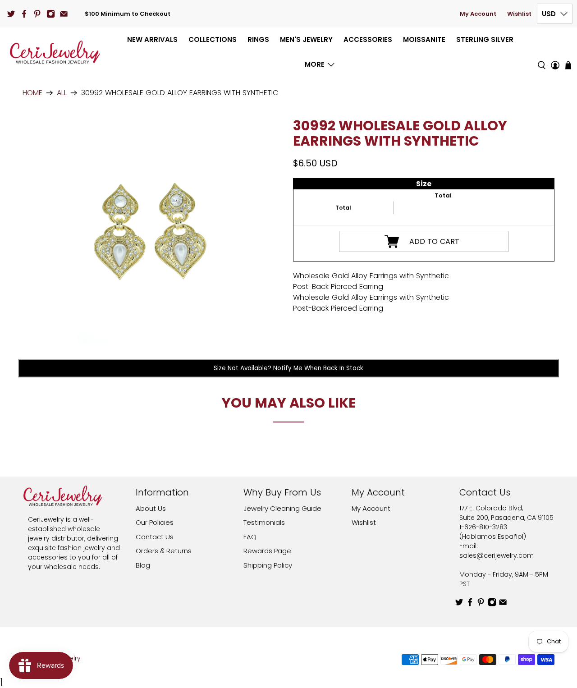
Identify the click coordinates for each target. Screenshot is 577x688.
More (315, 64)
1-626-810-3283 (483, 527)
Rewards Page (267, 550)
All (62, 92)
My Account (478, 13)
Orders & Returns (164, 550)
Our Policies (155, 522)
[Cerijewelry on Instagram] (50, 13)
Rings (258, 39)
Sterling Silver (484, 39)
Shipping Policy (267, 565)
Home (32, 92)
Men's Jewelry (306, 39)
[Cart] (568, 65)
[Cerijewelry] (55, 52)
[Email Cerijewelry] (64, 13)
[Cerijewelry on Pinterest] (37, 13)
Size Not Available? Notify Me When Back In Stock (288, 368)
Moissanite (424, 39)
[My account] (555, 52)
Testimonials (264, 522)
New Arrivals (152, 39)
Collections (212, 39)
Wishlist (519, 13)
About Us (151, 508)
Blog (143, 565)
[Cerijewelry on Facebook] (24, 13)
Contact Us (155, 536)
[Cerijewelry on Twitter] (11, 13)
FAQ (249, 536)
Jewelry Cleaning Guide (282, 508)
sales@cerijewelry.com (496, 555)
